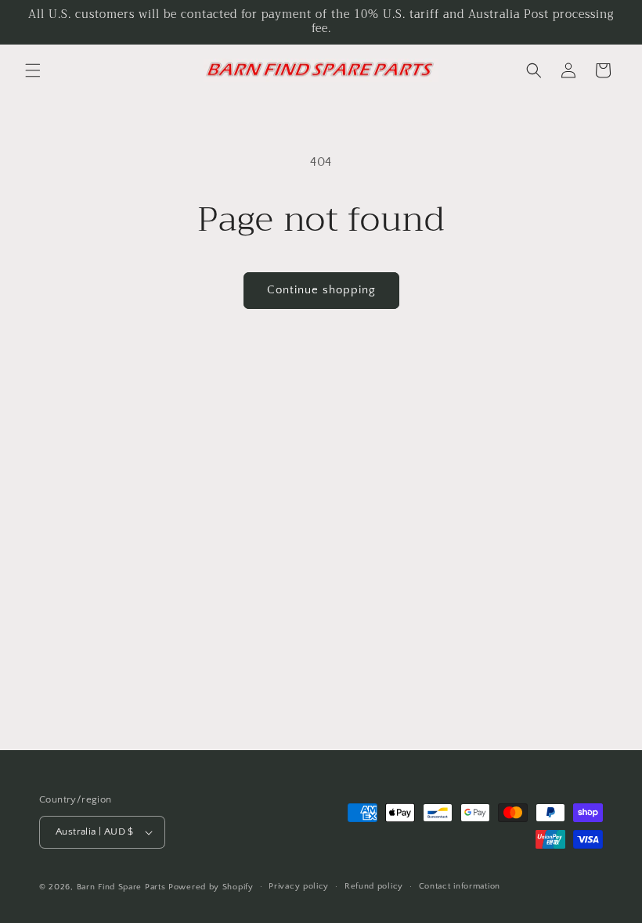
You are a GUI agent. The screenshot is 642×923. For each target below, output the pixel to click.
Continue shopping (321, 289)
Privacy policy (299, 886)
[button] (33, 70)
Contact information (459, 886)
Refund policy (373, 886)
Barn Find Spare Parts (121, 887)
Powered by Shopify (211, 887)
